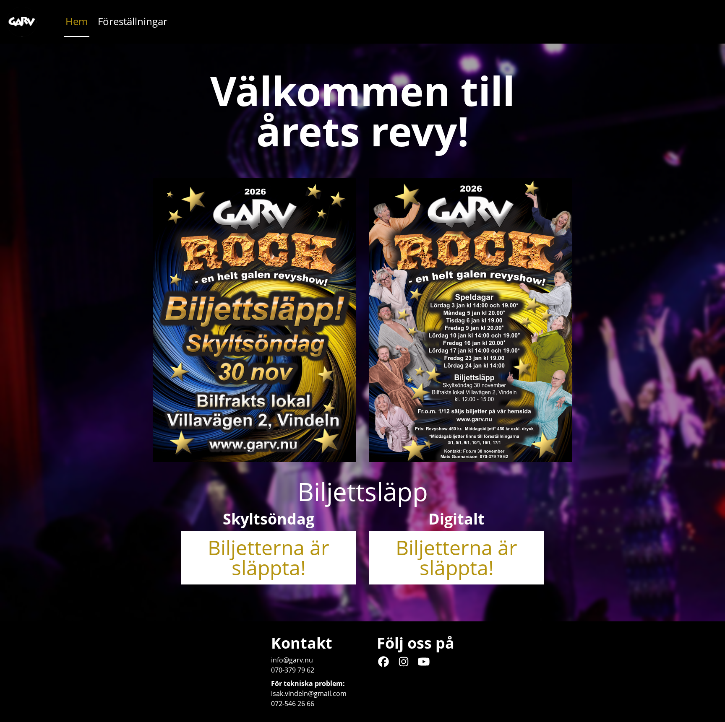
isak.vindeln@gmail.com (309, 693)
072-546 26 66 (292, 703)
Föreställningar (132, 21)
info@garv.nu (292, 660)
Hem (76, 21)
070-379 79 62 (292, 670)
